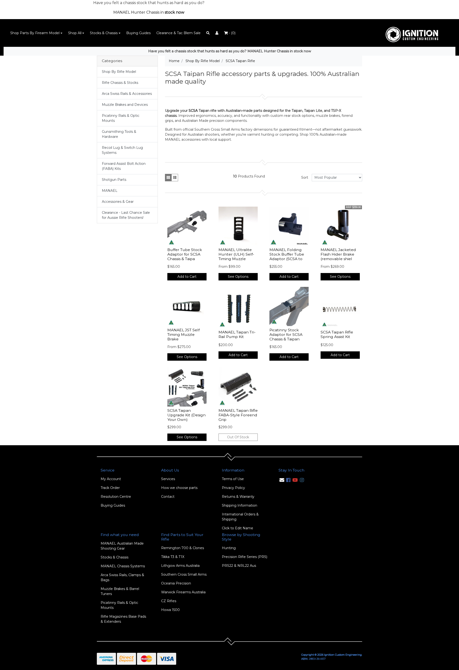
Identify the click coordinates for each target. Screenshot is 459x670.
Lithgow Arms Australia (180, 565)
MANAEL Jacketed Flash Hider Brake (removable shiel (338, 254)
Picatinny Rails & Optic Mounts (120, 118)
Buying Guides (138, 33)
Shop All (75, 33)
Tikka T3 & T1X (172, 557)
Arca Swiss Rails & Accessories (127, 93)
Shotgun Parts (114, 179)
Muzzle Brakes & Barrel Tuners (120, 591)
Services (168, 479)
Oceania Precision (176, 583)
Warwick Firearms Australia (183, 592)
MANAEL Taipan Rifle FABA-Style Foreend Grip (238, 415)
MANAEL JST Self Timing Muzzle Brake (183, 334)
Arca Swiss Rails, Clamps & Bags (122, 577)
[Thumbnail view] (168, 177)
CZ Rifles (168, 601)
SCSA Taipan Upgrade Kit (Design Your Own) (186, 415)
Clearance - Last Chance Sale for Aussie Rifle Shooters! (126, 215)
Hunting (229, 548)
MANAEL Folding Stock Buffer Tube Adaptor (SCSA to (286, 254)
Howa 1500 (170, 610)
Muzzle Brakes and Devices (125, 104)
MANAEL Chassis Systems (123, 566)
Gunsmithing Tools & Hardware (119, 134)
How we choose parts (179, 488)
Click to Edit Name (237, 528)
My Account (111, 479)
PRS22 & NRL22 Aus (239, 565)
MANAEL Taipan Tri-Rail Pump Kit (237, 334)
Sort (304, 177)
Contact (168, 496)
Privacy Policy (233, 488)
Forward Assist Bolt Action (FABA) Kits (124, 166)
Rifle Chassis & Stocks (120, 82)
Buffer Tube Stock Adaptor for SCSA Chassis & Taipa (184, 254)
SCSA (193, 110)
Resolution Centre (116, 496)
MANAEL (109, 190)
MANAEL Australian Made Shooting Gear (122, 546)
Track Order (110, 488)
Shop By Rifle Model (119, 72)
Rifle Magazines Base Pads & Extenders (123, 619)
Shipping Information (239, 505)
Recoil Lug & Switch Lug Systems (122, 150)
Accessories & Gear (118, 201)
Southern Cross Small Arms (184, 574)
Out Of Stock (238, 437)
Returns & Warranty (238, 496)
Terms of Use (233, 479)
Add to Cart (187, 276)
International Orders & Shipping (240, 516)
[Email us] (281, 480)
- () (231, 33)
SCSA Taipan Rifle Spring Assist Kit (337, 334)
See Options (238, 276)
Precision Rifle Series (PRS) (244, 557)
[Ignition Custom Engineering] (414, 33)
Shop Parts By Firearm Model (35, 33)
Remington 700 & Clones (182, 548)
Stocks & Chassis (104, 33)
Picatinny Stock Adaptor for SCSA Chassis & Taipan (285, 334)
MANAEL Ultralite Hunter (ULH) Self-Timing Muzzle (236, 254)
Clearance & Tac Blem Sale (178, 33)
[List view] (174, 177)
